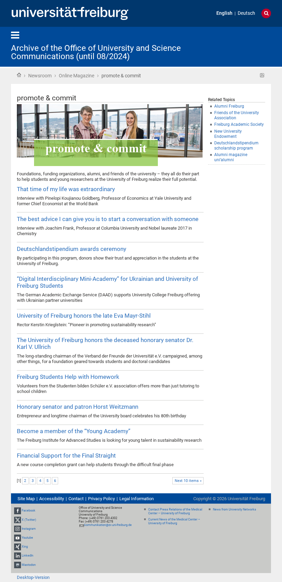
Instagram (29, 528)
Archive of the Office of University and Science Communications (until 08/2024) (96, 52)
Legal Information (136, 498)
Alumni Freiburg (229, 106)
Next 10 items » (188, 481)
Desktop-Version (33, 577)
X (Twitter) (29, 519)
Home (19, 75)
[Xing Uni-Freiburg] (17, 546)
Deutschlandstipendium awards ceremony (71, 248)
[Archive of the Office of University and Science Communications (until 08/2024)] (237, 46)
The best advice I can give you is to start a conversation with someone (107, 219)
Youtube (27, 537)
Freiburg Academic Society (239, 124)
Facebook (28, 510)
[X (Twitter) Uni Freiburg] (17, 519)
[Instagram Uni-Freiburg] (17, 528)
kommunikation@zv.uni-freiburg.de (108, 525)
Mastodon (29, 565)
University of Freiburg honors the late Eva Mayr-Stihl (84, 315)
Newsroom (40, 75)
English (224, 13)
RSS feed (262, 75)
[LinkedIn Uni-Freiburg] (17, 556)
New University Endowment (228, 134)
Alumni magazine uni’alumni (230, 157)
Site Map (26, 498)
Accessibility (51, 498)
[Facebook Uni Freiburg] (17, 510)
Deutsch (246, 13)
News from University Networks (234, 509)
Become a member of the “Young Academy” (73, 431)
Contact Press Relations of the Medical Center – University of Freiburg (175, 511)
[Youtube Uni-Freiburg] (17, 537)
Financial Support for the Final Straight (66, 455)
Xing (25, 546)
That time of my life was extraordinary (66, 189)
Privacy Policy (101, 498)
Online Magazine (76, 75)
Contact (76, 498)
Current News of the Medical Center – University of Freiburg (174, 521)
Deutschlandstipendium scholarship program (236, 146)
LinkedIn (27, 556)
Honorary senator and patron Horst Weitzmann (77, 406)
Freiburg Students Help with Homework (68, 376)
